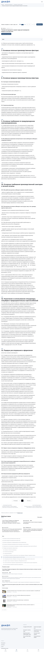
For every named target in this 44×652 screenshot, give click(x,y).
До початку (3, 28)
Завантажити (39, 24)
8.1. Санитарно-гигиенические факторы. (10, 549)
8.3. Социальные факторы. (7, 553)
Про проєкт (3, 642)
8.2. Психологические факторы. (8, 551)
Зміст (3, 39)
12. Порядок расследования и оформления (9, 548)
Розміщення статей (4, 648)
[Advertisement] (22, 14)
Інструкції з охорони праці (18, 4)
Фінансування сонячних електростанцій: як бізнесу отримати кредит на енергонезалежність (20, 605)
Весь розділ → (40, 517)
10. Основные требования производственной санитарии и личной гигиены (15, 544)
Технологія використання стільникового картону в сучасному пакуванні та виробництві (23, 590)
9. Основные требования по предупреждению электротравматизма (14, 542)
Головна (2, 4)
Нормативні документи (9, 4)
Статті (2, 646)
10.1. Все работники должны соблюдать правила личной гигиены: (14, 557)
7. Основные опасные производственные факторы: (11, 538)
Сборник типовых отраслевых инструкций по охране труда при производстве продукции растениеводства (33, 530)
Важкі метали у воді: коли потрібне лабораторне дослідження (18, 595)
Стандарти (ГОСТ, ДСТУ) (27, 626)
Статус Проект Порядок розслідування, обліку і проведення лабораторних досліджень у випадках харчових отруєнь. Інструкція (11, 522)
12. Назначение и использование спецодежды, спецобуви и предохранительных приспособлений (19, 546)
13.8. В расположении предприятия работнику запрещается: (13, 564)
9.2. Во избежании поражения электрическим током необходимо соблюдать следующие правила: (19, 555)
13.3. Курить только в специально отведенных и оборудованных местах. (15, 560)
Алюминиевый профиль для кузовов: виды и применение (18, 600)
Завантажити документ (6, 33)
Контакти (3, 644)
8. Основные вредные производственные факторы (11, 540)
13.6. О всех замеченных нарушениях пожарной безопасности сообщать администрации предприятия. (20, 562)
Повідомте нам (20, 512)
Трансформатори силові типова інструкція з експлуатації (32, 523)
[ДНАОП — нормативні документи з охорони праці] (5, 2)
